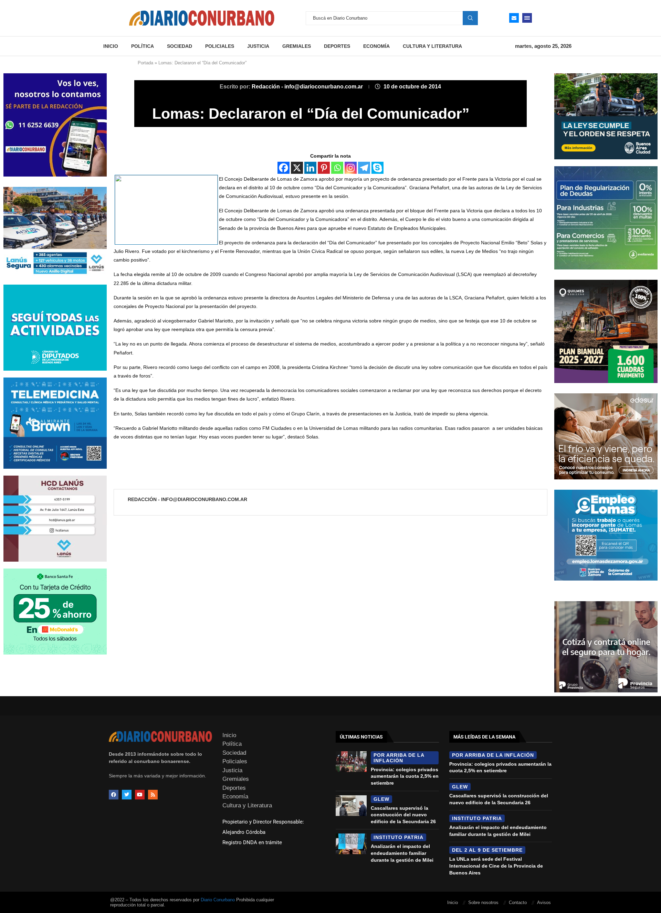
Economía (376, 46)
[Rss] (153, 794)
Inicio (110, 46)
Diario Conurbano (218, 899)
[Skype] (377, 168)
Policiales (219, 46)
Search (470, 18)
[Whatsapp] (337, 168)
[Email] (514, 18)
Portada (145, 62)
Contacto (518, 902)
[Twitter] (127, 794)
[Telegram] (364, 168)
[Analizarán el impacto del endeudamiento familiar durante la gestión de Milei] (351, 844)
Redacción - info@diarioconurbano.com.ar (308, 86)
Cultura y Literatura (432, 46)
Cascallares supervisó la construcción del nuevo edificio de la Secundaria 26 (403, 814)
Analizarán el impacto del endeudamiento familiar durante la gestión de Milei (402, 852)
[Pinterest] (324, 168)
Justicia (258, 46)
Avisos (544, 902)
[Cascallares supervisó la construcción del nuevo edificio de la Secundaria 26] (351, 805)
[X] (297, 168)
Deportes (337, 46)
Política (142, 46)
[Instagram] (351, 168)
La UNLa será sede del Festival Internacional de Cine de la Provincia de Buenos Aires (496, 865)
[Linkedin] (310, 168)
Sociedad (179, 46)
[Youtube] (140, 794)
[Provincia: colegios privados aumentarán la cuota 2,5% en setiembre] (351, 761)
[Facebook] (283, 168)
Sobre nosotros (483, 902)
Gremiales (296, 46)
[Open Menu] (527, 18)
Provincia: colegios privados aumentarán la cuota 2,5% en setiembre (405, 776)
